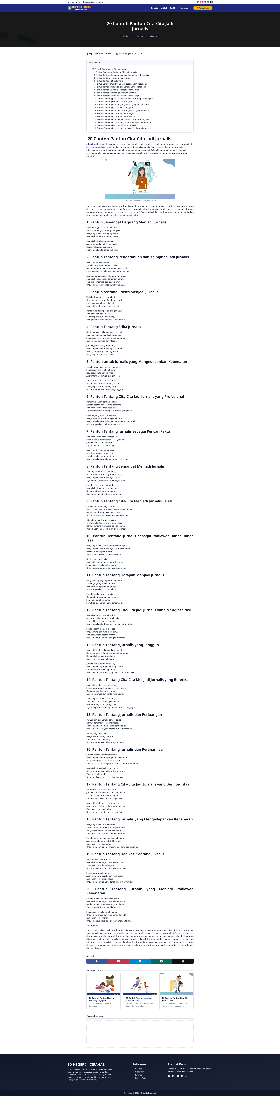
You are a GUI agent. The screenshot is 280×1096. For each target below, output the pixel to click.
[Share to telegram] (140, 961)
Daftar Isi (96, 62)
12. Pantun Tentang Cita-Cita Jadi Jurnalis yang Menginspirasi (122, 104)
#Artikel (126, 36)
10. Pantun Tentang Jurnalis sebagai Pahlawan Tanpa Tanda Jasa (123, 98)
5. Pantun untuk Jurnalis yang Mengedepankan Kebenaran (121, 83)
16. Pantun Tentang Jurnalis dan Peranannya (114, 116)
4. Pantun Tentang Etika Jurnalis (108, 81)
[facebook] (198, 2)
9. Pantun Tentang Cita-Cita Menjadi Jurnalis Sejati (117, 95)
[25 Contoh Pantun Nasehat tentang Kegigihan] (103, 984)
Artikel (164, 8)
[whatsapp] (208, 2)
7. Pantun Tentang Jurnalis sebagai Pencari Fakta (116, 89)
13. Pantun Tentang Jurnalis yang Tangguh (113, 107)
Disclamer (139, 1072)
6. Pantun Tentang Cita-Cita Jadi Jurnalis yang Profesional (120, 86)
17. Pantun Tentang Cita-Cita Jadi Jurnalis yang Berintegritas (121, 119)
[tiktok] (211, 2)
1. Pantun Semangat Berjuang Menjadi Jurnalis (115, 72)
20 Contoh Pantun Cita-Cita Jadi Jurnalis (110, 69)
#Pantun (153, 36)
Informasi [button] (184, 8)
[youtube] (205, 2)
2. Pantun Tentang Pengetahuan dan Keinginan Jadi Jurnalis (121, 75)
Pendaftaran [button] (204, 8)
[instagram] (201, 2)
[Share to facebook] (97, 961)
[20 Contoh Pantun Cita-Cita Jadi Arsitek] (176, 984)
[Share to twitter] (183, 961)
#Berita (140, 36)
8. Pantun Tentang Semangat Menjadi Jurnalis (115, 92)
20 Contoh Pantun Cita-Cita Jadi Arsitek (175, 999)
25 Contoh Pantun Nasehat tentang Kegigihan (102, 999)
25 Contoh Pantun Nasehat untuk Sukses (139, 999)
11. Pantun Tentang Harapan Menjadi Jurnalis (115, 101)
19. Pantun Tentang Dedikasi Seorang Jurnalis (115, 125)
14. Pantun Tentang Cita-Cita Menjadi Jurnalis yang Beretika (121, 110)
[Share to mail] (118, 961)
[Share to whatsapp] (161, 961)
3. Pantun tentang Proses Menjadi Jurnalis (113, 78)
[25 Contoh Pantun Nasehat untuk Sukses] (140, 984)
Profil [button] (172, 8)
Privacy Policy (140, 1078)
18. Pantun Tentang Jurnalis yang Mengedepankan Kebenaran (122, 122)
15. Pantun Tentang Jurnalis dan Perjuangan (114, 113)
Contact (138, 1069)
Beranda (154, 8)
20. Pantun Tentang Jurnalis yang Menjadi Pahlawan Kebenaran (123, 128)
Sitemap (138, 1075)
